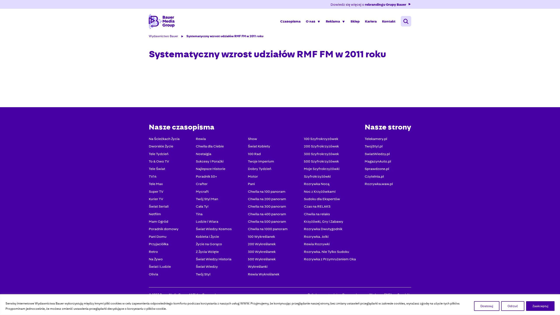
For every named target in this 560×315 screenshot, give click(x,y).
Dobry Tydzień (259, 169)
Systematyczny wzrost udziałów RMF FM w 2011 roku (224, 36)
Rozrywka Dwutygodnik (323, 229)
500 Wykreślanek (262, 259)
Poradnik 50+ (206, 176)
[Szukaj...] (406, 21)
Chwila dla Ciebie (210, 146)
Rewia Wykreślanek (263, 274)
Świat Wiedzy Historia (213, 259)
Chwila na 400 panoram (267, 214)
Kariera (371, 21)
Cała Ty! (202, 206)
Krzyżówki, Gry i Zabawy (323, 221)
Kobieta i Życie (207, 236)
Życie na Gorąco (209, 244)
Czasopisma (290, 21)
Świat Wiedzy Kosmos (214, 229)
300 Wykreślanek (262, 252)
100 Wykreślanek (261, 236)
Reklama (333, 21)
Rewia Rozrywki (317, 244)
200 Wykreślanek (262, 244)
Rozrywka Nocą (316, 184)
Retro (153, 252)
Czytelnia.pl (374, 176)
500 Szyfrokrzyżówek (321, 161)
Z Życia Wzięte (207, 252)
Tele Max (156, 184)
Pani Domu (157, 236)
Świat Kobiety (259, 146)
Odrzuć (513, 306)
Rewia (201, 139)
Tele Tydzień (158, 154)
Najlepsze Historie (210, 169)
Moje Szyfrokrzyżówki (322, 169)
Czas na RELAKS (317, 206)
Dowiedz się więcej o (368, 4)
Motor (253, 176)
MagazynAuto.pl (378, 161)
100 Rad (254, 154)
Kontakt (389, 21)
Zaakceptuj (540, 306)
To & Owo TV (159, 161)
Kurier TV (156, 199)
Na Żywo (156, 259)
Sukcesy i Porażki (210, 161)
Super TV (156, 191)
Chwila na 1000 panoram (268, 229)
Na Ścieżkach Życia (164, 139)
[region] (280, 304)
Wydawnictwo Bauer (163, 36)
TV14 (152, 176)
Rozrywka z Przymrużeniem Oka (330, 259)
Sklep (355, 21)
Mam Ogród (158, 221)
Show (252, 139)
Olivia (153, 274)
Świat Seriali (159, 206)
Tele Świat (157, 169)
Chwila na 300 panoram (267, 206)
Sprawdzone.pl (377, 169)
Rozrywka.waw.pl (379, 184)
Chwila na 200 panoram (267, 199)
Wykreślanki (258, 266)
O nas (310, 21)
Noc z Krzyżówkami (320, 191)
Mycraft (202, 191)
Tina (199, 214)
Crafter (202, 184)
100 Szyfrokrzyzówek (321, 139)
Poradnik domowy (163, 229)
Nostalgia (203, 154)
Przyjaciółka (158, 244)
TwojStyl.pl (374, 146)
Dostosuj (486, 306)
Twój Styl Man (207, 199)
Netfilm (155, 214)
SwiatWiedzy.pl (377, 154)
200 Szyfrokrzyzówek (321, 146)
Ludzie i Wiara (207, 221)
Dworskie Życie (161, 146)
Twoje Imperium (261, 161)
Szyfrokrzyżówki (317, 176)
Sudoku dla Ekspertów (322, 199)
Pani (251, 184)
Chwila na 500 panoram (267, 221)
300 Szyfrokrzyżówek (321, 154)
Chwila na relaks (317, 214)
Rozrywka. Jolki (316, 236)
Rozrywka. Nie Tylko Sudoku (326, 252)
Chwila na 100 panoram (266, 191)
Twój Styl (203, 274)
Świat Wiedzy (207, 266)
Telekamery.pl (376, 139)
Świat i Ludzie (160, 266)
